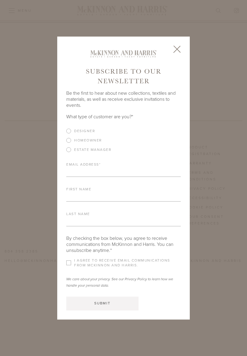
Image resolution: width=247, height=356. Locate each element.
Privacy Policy (136, 279)
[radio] (123, 131)
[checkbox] (123, 143)
